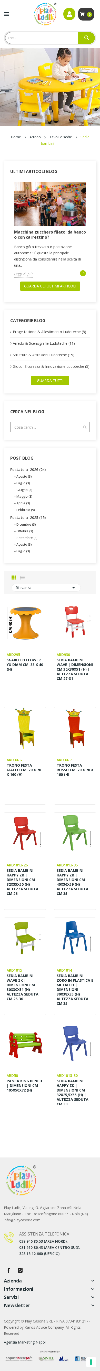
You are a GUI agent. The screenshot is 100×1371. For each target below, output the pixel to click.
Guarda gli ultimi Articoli (50, 286)
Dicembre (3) (26, 524)
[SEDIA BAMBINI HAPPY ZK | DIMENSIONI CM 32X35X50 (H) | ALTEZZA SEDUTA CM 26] (25, 833)
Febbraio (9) (25, 509)
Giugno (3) (24, 489)
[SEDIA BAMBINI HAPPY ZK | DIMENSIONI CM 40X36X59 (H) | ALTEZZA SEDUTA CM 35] (75, 833)
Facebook (8, 1270)
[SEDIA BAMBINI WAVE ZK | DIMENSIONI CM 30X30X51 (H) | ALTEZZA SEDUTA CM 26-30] (25, 939)
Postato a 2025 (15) (28, 517)
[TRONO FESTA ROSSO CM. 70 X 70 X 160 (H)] (75, 728)
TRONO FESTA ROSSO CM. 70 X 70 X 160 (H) (75, 770)
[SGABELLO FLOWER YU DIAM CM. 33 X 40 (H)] (25, 623)
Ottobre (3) (24, 531)
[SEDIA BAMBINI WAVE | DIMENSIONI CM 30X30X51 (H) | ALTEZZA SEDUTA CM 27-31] (75, 623)
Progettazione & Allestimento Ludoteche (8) (49, 331)
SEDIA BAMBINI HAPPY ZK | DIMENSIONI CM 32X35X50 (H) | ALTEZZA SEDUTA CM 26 (22, 882)
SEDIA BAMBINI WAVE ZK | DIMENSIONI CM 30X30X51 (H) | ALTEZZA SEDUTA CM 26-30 (22, 987)
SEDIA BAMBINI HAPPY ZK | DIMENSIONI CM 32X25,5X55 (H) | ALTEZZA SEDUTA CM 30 (72, 1092)
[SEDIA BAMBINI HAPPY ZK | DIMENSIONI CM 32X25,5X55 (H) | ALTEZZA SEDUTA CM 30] (75, 1044)
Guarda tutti (50, 380)
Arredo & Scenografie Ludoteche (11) (44, 343)
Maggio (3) (24, 496)
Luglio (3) (23, 483)
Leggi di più (23, 274)
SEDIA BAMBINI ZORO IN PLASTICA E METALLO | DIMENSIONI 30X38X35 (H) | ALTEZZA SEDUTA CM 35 (75, 989)
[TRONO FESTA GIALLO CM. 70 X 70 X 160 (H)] (25, 728)
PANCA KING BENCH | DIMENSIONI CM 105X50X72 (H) (24, 1086)
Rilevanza (46, 588)
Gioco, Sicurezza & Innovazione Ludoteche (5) (51, 366)
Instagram (20, 1270)
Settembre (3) (26, 537)
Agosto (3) (24, 476)
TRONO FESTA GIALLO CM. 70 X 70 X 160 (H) (24, 770)
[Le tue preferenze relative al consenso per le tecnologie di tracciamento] (91, 1362)
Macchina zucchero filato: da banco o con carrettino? (50, 234)
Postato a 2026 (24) (28, 469)
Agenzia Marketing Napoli (25, 1342)
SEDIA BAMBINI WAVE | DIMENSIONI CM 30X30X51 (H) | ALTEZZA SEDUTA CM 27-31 (75, 669)
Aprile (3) (23, 503)
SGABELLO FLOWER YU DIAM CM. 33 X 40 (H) (25, 665)
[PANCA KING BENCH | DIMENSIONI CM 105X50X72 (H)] (25, 1044)
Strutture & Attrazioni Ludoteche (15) (43, 354)
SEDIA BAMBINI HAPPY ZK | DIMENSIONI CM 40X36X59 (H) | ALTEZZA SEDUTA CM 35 (72, 882)
